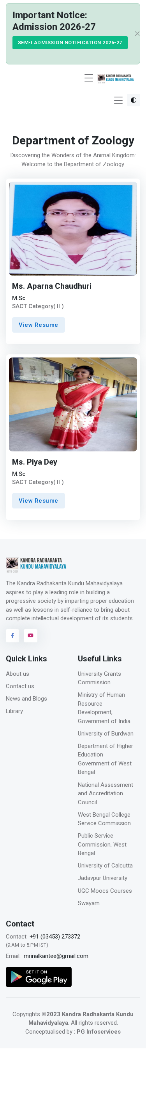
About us (17, 673)
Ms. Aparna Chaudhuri (51, 286)
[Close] (134, 34)
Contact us (20, 686)
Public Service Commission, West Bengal (102, 844)
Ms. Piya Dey (34, 462)
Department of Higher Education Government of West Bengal (105, 759)
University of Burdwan (106, 733)
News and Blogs (26, 698)
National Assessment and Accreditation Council (105, 793)
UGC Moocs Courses (105, 890)
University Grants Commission (99, 678)
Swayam (89, 903)
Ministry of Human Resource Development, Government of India (104, 708)
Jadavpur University (102, 877)
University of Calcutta (105, 865)
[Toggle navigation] (88, 78)
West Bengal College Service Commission (104, 819)
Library (14, 711)
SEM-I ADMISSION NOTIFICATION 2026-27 (70, 42)
